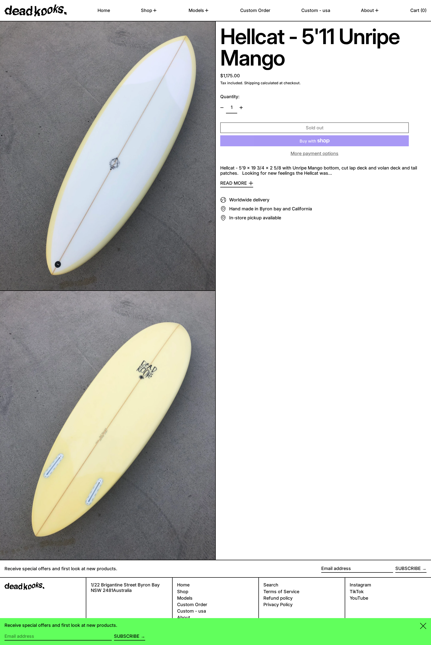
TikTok (357, 591)
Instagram (360, 584)
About (183, 617)
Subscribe (408, 568)
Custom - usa (191, 611)
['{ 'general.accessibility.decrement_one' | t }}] (222, 108)
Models (185, 598)
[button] (418, 10)
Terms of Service (281, 591)
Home (183, 584)
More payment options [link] (314, 153)
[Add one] (241, 108)
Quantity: (229, 96)
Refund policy (278, 598)
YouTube (359, 598)
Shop (182, 591)
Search (270, 584)
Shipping (252, 83)
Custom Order (192, 604)
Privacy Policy (278, 604)
